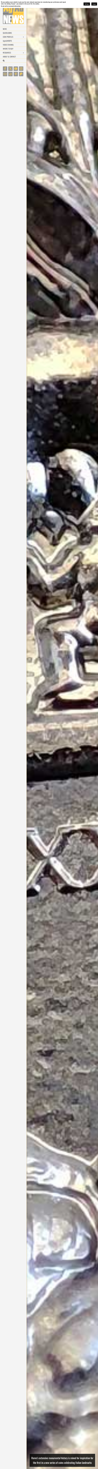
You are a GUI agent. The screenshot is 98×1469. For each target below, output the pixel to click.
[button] (13, 61)
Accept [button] (94, 4)
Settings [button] (87, 4)
